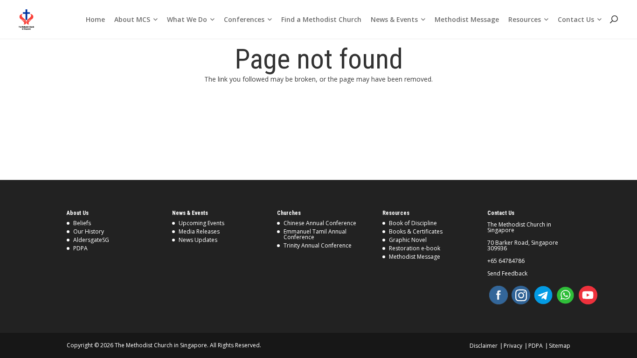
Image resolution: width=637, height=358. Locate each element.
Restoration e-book (414, 248)
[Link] (26, 19)
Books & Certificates (416, 231)
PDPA (80, 248)
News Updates (198, 240)
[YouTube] (588, 295)
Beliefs (82, 223)
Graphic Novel (408, 240)
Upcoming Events (201, 223)
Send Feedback (507, 273)
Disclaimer (484, 346)
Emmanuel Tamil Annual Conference (315, 234)
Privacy (513, 346)
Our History (88, 231)
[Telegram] (543, 295)
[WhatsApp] (565, 295)
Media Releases (199, 231)
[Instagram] (521, 295)
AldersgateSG (91, 240)
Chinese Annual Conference (320, 223)
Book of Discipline (413, 223)
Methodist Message (414, 257)
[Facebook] (498, 295)
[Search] (613, 19)
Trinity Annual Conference (318, 245)
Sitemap (559, 346)
